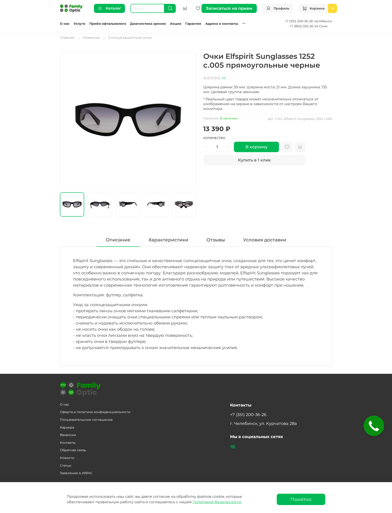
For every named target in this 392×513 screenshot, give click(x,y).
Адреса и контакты (221, 24)
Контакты (68, 443)
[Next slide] (188, 120)
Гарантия (193, 24)
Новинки (91, 37)
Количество (214, 138)
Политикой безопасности (217, 502)
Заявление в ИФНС (76, 473)
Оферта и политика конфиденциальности (95, 412)
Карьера (67, 427)
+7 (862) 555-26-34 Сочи (308, 26)
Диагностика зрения (148, 24)
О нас (64, 24)
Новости (67, 458)
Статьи (65, 465)
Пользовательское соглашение (86, 420)
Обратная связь (73, 450)
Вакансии (68, 435)
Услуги (79, 24)
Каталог (113, 8)
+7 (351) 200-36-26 (248, 414)
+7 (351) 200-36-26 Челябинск (308, 21)
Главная (67, 37)
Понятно (301, 499)
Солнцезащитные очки (130, 37)
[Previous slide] (67, 120)
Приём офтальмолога (107, 24)
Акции (175, 24)
